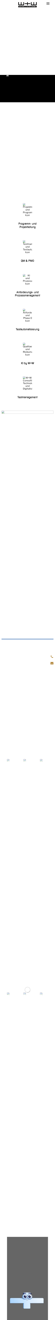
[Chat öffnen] (26, 1300)
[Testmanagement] (28, 388)
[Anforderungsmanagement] (28, 286)
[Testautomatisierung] (28, 320)
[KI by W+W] (28, 354)
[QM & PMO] (28, 252)
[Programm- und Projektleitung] (28, 216)
